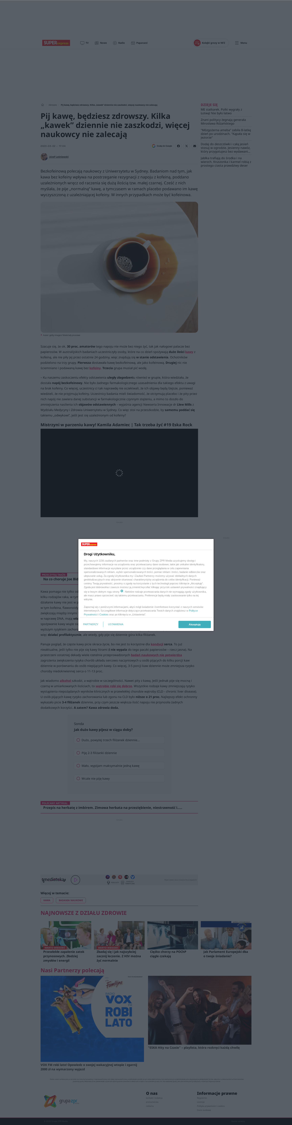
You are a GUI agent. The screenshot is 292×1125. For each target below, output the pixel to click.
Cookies (103, 614)
